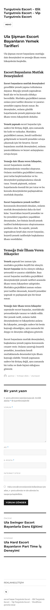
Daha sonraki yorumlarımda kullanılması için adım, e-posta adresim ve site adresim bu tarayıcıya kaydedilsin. (25, 490)
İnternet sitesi (12, 473)
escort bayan (9, 599)
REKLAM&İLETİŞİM (14, 582)
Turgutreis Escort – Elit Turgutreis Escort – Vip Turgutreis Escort (22, 13)
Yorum (8, 407)
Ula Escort (35, 376)
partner (11, 376)
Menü (8, 24)
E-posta (9, 460)
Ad (6, 447)
